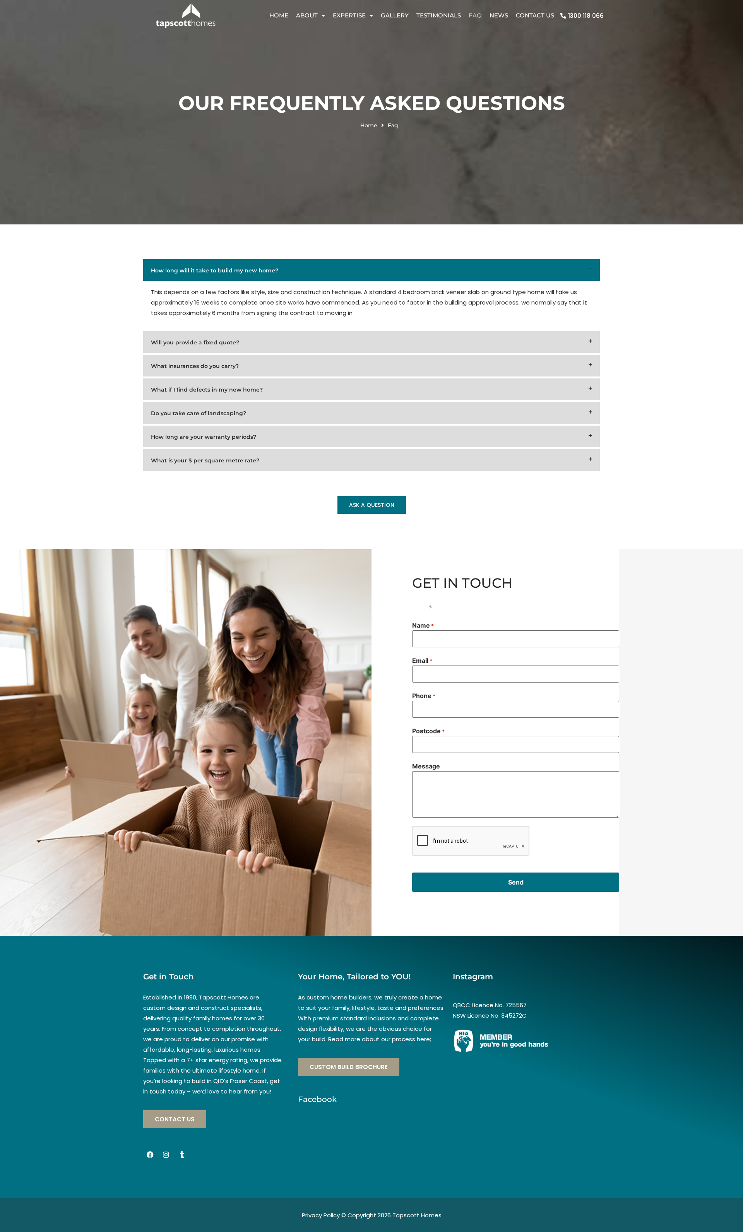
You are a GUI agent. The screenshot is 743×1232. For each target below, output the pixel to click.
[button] (371, 270)
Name (423, 625)
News (499, 15)
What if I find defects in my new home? (207, 389)
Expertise (349, 15)
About (307, 15)
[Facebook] (150, 1155)
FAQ (475, 15)
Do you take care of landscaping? (198, 413)
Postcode (428, 731)
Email (422, 660)
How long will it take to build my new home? (214, 270)
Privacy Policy (321, 1215)
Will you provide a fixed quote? (195, 342)
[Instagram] (166, 1155)
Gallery (395, 15)
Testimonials (438, 15)
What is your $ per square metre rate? (205, 460)
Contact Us (535, 15)
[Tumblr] (182, 1155)
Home (278, 15)
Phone (423, 696)
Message (426, 766)
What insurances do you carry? (195, 366)
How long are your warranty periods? (203, 436)
